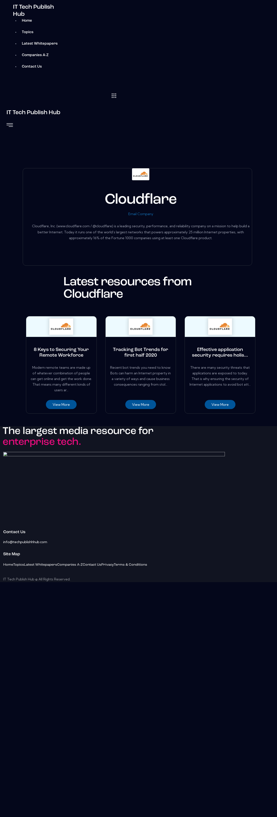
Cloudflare (141, 200)
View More (61, 404)
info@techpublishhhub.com (25, 542)
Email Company (140, 214)
